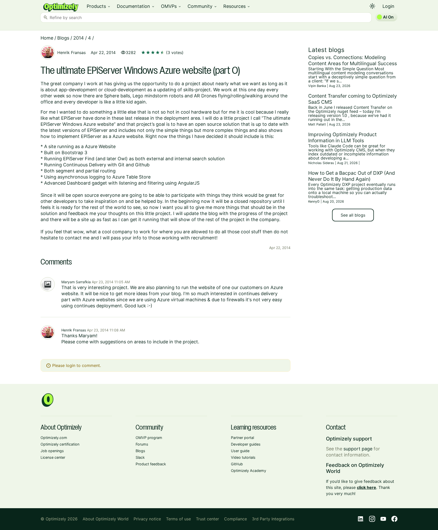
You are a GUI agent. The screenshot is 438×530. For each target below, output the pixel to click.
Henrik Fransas (71, 52)
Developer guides (246, 444)
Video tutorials (243, 457)
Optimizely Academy (248, 470)
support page (357, 448)
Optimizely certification (60, 444)
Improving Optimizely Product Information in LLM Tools (342, 137)
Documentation (136, 6)
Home (47, 38)
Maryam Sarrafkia (76, 282)
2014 (78, 38)
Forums (142, 444)
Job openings (52, 451)
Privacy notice (147, 518)
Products (99, 6)
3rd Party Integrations (273, 518)
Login (388, 6)
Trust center (207, 518)
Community (202, 6)
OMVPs (171, 6)
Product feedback (151, 464)
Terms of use (178, 518)
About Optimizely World (106, 518)
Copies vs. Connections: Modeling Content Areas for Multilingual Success (352, 60)
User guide (240, 451)
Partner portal (242, 437)
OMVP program (149, 437)
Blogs (63, 38)
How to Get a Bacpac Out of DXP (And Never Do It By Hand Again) (351, 176)
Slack (140, 457)
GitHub (237, 464)
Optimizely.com (54, 437)
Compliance (235, 518)
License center (53, 457)
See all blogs (353, 215)
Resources (236, 6)
